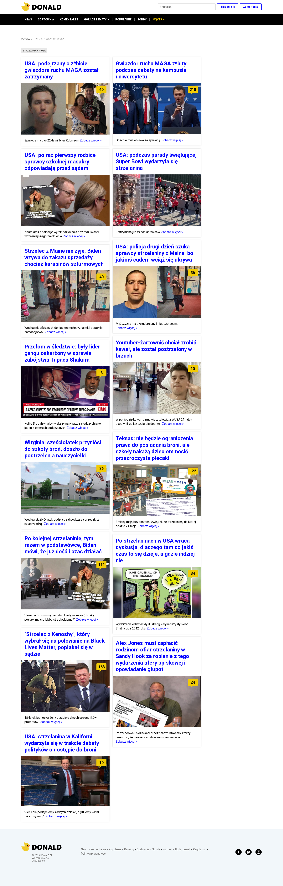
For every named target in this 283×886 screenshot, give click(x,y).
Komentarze (98, 849)
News (84, 849)
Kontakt (167, 849)
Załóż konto (250, 6)
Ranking (129, 849)
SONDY (142, 19)
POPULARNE (123, 19)
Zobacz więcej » (91, 140)
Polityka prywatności (93, 853)
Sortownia (143, 849)
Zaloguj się (227, 6)
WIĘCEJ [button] (157, 19)
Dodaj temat (182, 849)
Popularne (115, 849)
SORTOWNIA (46, 19)
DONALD (25, 38)
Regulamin (199, 849)
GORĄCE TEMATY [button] (95, 19)
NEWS (28, 19)
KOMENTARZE (69, 19)
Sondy (156, 849)
